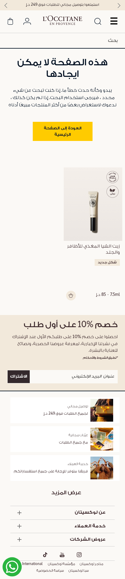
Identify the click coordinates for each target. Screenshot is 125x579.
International (32, 564)
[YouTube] (62, 554)
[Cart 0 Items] (10, 22)
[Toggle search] (98, 22)
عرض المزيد (66, 492)
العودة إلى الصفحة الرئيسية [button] (63, 131)
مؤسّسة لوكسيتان (61, 564)
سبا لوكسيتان (79, 571)
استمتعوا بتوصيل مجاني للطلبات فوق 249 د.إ (62, 5)
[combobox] (62, 40)
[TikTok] (45, 554)
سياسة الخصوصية (50, 571)
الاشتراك (18, 376)
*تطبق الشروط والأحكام (100, 357)
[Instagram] (79, 554)
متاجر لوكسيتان (91, 564)
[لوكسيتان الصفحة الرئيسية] (62, 20)
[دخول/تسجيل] (27, 22)
